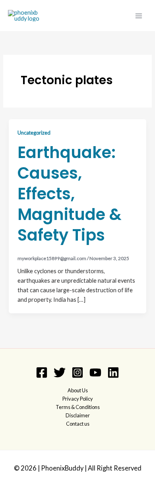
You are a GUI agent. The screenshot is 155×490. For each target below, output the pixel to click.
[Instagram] (77, 372)
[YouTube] (95, 372)
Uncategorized (33, 132)
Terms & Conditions (78, 407)
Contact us (77, 424)
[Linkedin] (113, 372)
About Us (78, 390)
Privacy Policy (77, 398)
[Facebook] (42, 372)
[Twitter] (60, 372)
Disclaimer (78, 415)
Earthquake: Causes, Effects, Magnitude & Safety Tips (69, 193)
